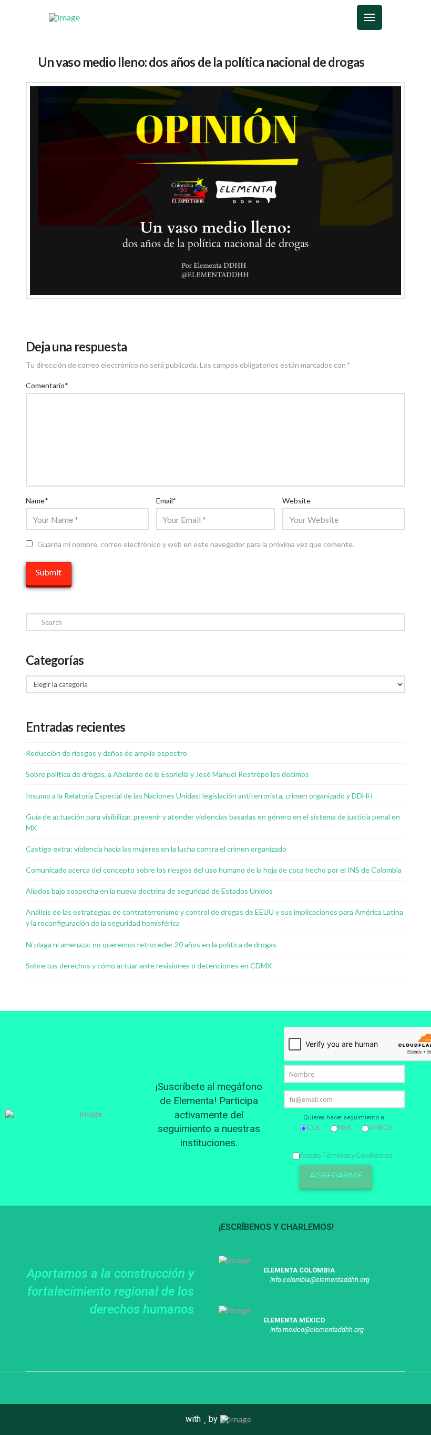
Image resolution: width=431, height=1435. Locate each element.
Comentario (47, 385)
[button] (303, 17)
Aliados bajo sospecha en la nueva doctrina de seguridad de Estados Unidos (149, 890)
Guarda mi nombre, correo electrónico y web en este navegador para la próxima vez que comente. (195, 544)
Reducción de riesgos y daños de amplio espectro (106, 753)
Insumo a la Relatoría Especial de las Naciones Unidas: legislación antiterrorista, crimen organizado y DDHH (199, 795)
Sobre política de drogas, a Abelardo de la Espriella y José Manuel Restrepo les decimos (167, 774)
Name (37, 500)
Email (166, 500)
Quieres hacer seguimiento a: (344, 1117)
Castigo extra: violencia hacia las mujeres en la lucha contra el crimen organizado (156, 848)
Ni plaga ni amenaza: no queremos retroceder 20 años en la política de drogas (151, 944)
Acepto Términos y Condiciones (346, 1155)
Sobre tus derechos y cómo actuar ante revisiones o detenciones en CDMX (149, 965)
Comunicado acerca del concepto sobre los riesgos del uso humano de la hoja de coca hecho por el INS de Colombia (214, 869)
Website (296, 500)
